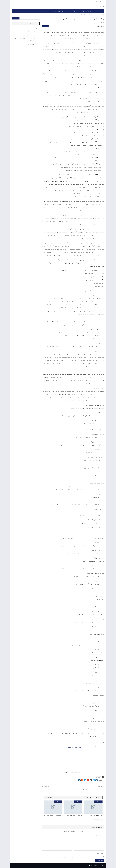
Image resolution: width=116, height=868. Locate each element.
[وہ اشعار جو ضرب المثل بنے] (73, 807)
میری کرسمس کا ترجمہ (32, 28)
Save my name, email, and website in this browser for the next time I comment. (82, 857)
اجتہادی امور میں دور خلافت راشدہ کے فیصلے (26, 34)
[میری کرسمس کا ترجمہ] (93, 807)
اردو (101, 6)
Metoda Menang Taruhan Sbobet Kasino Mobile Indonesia (56, 789)
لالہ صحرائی (98, 777)
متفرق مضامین (60, 11)
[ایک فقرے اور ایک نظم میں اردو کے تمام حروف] (53, 807)
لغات (68, 11)
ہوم (102, 11)
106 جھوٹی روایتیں (33, 44)
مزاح (82, 11)
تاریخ (76, 11)
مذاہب (96, 11)
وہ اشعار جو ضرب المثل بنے (31, 31)
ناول (50, 11)
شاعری (88, 11)
